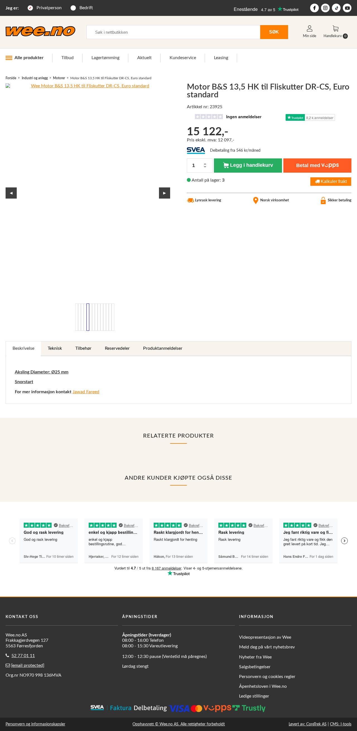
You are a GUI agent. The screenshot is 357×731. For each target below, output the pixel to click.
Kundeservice (183, 58)
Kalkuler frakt (333, 181)
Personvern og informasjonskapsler (35, 724)
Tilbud (67, 58)
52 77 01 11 (23, 655)
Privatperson (49, 8)
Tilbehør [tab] (83, 348)
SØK (274, 31)
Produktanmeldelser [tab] (162, 348)
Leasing (221, 58)
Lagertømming (105, 58)
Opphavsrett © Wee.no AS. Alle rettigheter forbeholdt (178, 724)
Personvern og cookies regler (267, 676)
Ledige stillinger (254, 696)
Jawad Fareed (86, 392)
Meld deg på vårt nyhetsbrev (267, 647)
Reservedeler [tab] (117, 348)
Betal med (308, 165)
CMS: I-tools (340, 724)
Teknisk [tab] (55, 348)
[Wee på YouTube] (347, 8)
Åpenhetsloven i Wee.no (263, 686)
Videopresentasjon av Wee (265, 637)
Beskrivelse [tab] (23, 348)
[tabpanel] (178, 380)
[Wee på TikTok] (336, 8)
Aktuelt (144, 58)
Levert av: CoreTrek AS (308, 724)
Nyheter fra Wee (255, 657)
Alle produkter (29, 58)
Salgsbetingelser (255, 667)
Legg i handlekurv (251, 165)
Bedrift (86, 8)
